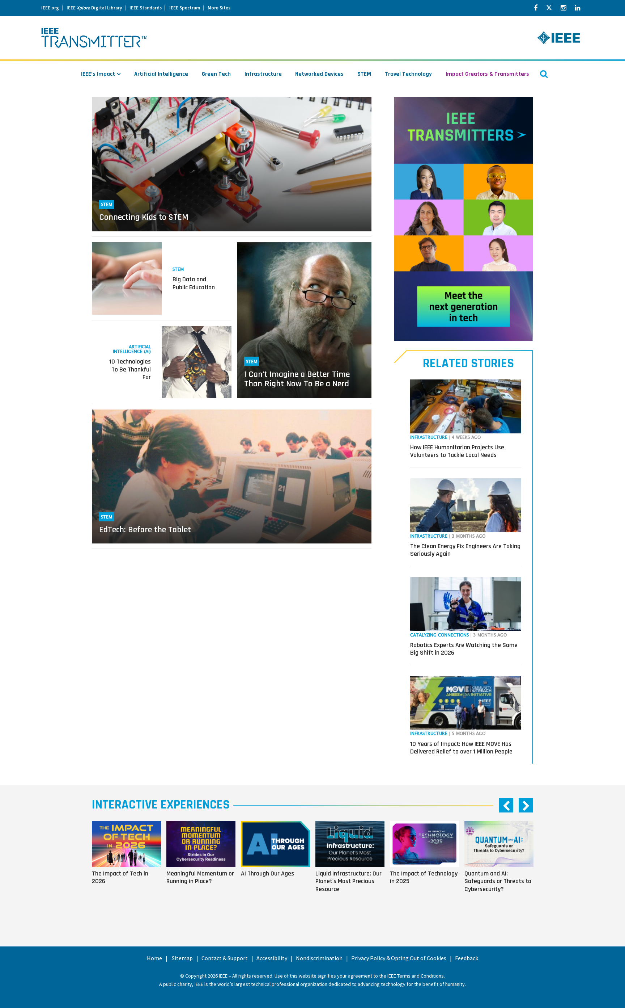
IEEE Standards (145, 8)
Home (154, 958)
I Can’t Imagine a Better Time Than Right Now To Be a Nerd (297, 379)
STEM (364, 74)
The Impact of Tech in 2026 (120, 877)
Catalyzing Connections (439, 635)
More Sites (219, 8)
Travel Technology (408, 74)
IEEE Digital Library (94, 8)
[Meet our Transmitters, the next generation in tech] (463, 219)
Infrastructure (263, 74)
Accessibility (271, 958)
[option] (129, 866)
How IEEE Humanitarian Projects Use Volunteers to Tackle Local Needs (457, 451)
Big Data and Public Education (194, 283)
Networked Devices (319, 74)
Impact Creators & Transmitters (487, 74)
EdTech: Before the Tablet (145, 529)
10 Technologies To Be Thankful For (130, 369)
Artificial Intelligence (161, 74)
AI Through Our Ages (267, 873)
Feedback (466, 958)
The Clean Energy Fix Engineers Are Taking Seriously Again (465, 550)
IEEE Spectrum (184, 8)
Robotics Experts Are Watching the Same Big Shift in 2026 (464, 649)
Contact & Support (224, 958)
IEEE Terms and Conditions (415, 976)
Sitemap (182, 958)
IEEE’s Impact (98, 74)
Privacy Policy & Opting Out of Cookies (398, 958)
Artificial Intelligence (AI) (132, 349)
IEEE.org (50, 8)
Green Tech (216, 74)
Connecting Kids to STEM (143, 217)
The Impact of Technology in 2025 (424, 877)
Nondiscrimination (319, 958)
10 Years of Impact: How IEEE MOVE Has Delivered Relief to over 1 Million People (461, 748)
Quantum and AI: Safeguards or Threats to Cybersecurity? (497, 881)
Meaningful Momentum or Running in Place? (200, 877)
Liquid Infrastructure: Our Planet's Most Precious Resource (348, 881)
